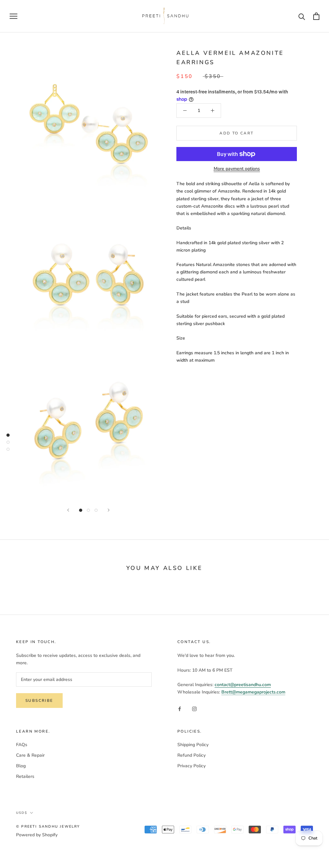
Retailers (25, 776)
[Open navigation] (13, 16)
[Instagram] (194, 708)
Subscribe (39, 700)
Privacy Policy (191, 766)
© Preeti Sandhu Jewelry (48, 826)
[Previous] (68, 510)
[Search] (301, 16)
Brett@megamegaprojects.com (253, 692)
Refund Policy (191, 755)
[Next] (109, 510)
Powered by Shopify (37, 835)
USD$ (21, 813)
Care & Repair (30, 755)
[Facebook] (179, 708)
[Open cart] (316, 16)
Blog (21, 766)
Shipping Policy (193, 745)
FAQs (21, 745)
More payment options (237, 169)
